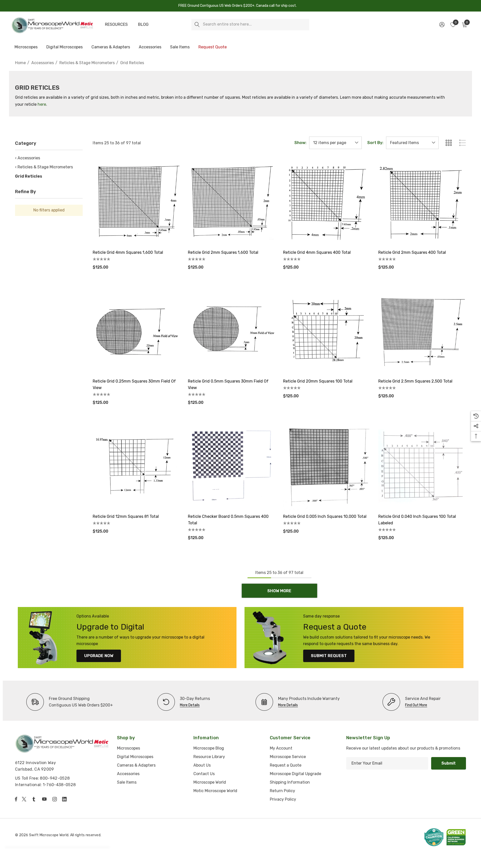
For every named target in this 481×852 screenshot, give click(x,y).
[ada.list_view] (462, 143)
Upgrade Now (98, 655)
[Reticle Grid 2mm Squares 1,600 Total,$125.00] (232, 202)
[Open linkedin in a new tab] (65, 799)
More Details (190, 705)
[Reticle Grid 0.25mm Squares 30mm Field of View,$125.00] (136, 330)
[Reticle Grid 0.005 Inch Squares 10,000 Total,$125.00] (327, 466)
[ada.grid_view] (448, 143)
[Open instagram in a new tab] (55, 799)
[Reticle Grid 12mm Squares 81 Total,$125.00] (136, 466)
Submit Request (329, 655)
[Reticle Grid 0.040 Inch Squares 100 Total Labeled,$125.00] (422, 466)
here (42, 104)
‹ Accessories (27, 158)
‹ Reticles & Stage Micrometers (44, 167)
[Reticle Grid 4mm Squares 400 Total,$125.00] (327, 202)
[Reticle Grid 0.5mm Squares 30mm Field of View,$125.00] (232, 330)
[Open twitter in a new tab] (25, 799)
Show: (300, 143)
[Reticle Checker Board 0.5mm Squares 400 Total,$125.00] (232, 466)
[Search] (197, 24)
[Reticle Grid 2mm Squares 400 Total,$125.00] (422, 202)
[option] (70, 702)
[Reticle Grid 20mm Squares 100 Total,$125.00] (327, 330)
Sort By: (375, 143)
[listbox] (412, 143)
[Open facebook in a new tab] (16, 799)
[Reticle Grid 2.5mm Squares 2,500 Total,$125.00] (422, 330)
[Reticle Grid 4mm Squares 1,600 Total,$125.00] (136, 202)
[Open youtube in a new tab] (45, 799)
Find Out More (416, 705)
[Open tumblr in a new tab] (34, 799)
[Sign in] (441, 24)
